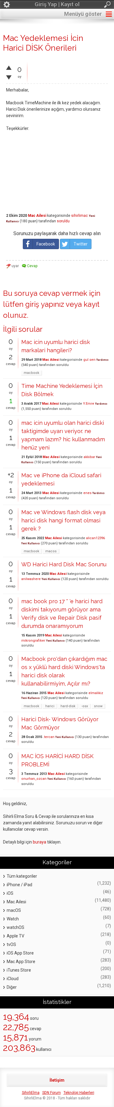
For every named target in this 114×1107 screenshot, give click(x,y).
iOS (10, 893)
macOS (14, 910)
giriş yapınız (44, 304)
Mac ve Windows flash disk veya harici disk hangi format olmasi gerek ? (63, 520)
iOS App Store (20, 953)
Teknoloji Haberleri (79, 1093)
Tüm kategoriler (22, 876)
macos (51, 551)
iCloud (13, 978)
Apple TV (15, 935)
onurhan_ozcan (34, 779)
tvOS (11, 944)
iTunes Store (19, 970)
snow (98, 706)
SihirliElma (31, 1093)
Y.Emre (88, 404)
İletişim (57, 1080)
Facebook (45, 244)
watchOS (15, 927)
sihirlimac (79, 215)
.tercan (48, 737)
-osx (84, 706)
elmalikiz (95, 693)
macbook (31, 373)
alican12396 (95, 538)
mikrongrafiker (33, 641)
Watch (13, 918)
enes (87, 493)
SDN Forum (51, 1093)
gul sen (89, 360)
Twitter (81, 244)
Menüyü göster (83, 14)
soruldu (63, 221)
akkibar (89, 457)
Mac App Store (21, 961)
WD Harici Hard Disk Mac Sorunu (63, 564)
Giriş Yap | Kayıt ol (57, 4)
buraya (39, 842)
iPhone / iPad (19, 884)
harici (49, 706)
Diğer (12, 987)
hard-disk (67, 706)
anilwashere (31, 579)
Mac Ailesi (37, 215)
